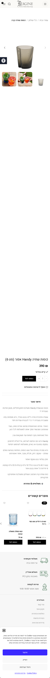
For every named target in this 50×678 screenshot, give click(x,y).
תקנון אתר (40, 609)
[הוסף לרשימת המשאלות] (28, 503)
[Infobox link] (25, 561)
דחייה (25, 659)
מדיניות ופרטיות (20, 673)
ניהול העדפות (25, 667)
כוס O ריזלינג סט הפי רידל (37, 522)
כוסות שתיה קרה (18, 20)
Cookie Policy (32, 673)
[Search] (9, 4)
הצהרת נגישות (38, 618)
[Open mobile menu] (45, 4)
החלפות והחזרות (38, 613)
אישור (25, 652)
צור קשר (41, 604)
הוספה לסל (29, 378)
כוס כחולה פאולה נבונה (15, 532)
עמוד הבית (44, 20)
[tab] (25, 402)
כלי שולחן (33, 20)
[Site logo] (25, 3)
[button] (3, 60)
